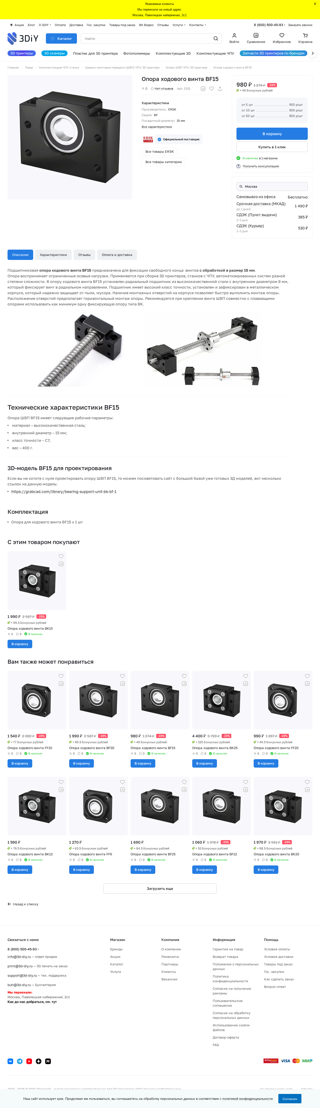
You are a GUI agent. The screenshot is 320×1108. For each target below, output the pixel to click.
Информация (224, 939)
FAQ (216, 1045)
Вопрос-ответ (275, 987)
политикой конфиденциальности (247, 1098)
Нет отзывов (164, 88)
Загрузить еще (160, 888)
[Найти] (216, 38)
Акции (115, 957)
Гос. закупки (274, 972)
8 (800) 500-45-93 (268, 25)
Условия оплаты (277, 949)
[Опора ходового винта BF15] (70, 137)
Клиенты (168, 972)
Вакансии (169, 979)
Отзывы (84, 255)
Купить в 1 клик (272, 147)
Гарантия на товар (228, 949)
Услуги (115, 972)
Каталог (116, 964)
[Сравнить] (203, 88)
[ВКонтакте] (10, 1061)
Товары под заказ (278, 964)
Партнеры (169, 964)
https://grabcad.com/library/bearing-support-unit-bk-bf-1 (63, 491)
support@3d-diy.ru (22, 975)
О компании (171, 949)
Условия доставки (278, 957)
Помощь (271, 939)
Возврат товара (225, 957)
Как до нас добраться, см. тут (32, 1002)
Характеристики (53, 255)
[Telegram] (20, 1061)
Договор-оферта (226, 1037)
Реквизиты (170, 957)
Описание (20, 255)
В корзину (272, 133)
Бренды (116, 949)
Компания (170, 939)
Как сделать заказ (279, 979)
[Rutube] (48, 1061)
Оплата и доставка (117, 255)
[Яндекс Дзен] (38, 1061)
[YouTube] (29, 1061)
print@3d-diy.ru (20, 966)
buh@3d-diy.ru (19, 985)
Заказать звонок (300, 25)
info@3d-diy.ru (19, 957)
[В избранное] (211, 88)
